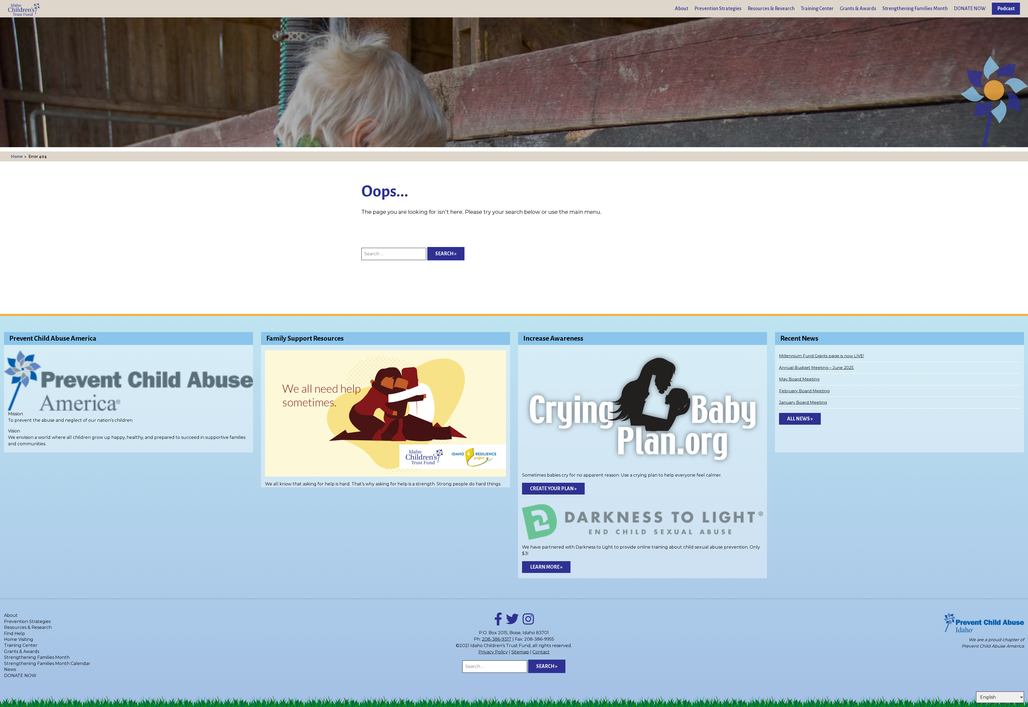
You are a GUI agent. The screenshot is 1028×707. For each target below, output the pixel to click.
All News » (800, 418)
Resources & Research (771, 8)
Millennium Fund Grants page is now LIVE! (821, 355)
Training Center (817, 8)
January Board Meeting (803, 402)
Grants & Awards (858, 8)
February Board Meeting (804, 390)
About (681, 8)
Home (17, 156)
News (10, 669)
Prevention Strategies (718, 8)
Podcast (1006, 8)
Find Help (14, 633)
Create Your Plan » (553, 488)
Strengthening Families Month (915, 8)
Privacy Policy (493, 652)
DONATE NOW (970, 8)
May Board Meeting (799, 379)
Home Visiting (18, 639)
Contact (541, 652)
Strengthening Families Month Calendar (47, 663)
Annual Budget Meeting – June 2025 (816, 367)
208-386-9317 (496, 639)
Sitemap (520, 652)
